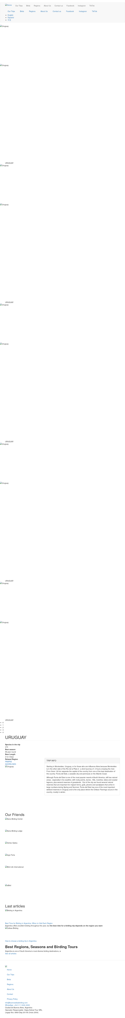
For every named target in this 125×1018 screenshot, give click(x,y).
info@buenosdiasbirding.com (16, 1002)
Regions (37, 5)
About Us (47, 5)
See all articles (10, 953)
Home (9, 969)
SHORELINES (10, 764)
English (10, 15)
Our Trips (19, 5)
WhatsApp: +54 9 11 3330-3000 (17, 1005)
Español (11, 17)
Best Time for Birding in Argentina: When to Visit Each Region (29, 923)
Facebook (70, 5)
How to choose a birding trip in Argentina (20, 941)
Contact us (59, 5)
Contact (10, 994)
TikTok (91, 5)
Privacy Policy (12, 999)
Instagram (82, 5)
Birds (28, 5)
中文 (9, 20)
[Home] (9, 5)
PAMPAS (8, 761)
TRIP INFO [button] (51, 760)
